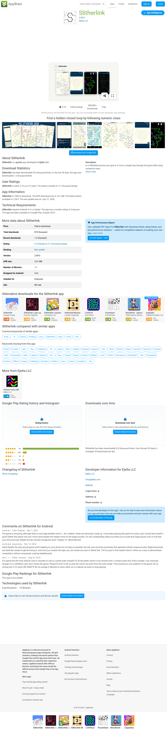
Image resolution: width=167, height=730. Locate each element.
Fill (51, 349)
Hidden (54, 361)
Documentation (112, 667)
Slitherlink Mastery (72, 313)
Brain (111, 349)
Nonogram (120, 355)
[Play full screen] (112, 95)
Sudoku (76, 349)
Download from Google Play (84, 153)
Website (89, 485)
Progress (157, 349)
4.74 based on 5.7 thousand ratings (50, 244)
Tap (90, 361)
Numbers (45, 361)
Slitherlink (8, 313)
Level (102, 355)
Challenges (34, 361)
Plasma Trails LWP (11, 390)
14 (35, 267)
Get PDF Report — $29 (99, 238)
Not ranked (39, 249)
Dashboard (132, 4)
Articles (109, 679)
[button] (125, 491)
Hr (14, 337)
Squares (85, 349)
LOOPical (89, 313)
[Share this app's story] (104, 95)
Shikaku (93, 355)
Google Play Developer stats (75, 661)
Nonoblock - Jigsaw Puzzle (134, 313)
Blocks (120, 349)
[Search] (103, 4)
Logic (23, 349)
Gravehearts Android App (32, 700)
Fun (51, 355)
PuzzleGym (110, 313)
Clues (60, 337)
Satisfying (132, 355)
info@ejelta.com (92, 479)
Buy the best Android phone (75, 679)
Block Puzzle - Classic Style (33, 688)
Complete (81, 361)
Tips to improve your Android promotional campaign (123, 693)
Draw (63, 361)
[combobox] (90, 4)
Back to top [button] (160, 706)
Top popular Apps (71, 673)
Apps (112, 4)
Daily (25, 355)
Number (137, 349)
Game (68, 337)
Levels (59, 349)
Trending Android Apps (73, 667)
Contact (109, 655)
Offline (15, 361)
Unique (24, 361)
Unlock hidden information (41, 432)
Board (67, 355)
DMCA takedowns (113, 673)
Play (32, 349)
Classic (23, 337)
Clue (141, 355)
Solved (84, 355)
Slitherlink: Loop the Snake (52, 313)
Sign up (147, 4)
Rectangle (16, 355)
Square (95, 349)
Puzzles (15, 349)
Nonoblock (151, 355)
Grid (77, 337)
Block (110, 355)
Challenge (41, 349)
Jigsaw (34, 355)
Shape (128, 349)
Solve (68, 349)
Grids (6, 337)
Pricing (121, 4)
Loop (41, 337)
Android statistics (71, 655)
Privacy (109, 661)
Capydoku (150, 313)
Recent (76, 355)
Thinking (32, 337)
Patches (6, 361)
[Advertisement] (80, 44)
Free (103, 349)
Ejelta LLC (25, 371)
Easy (59, 355)
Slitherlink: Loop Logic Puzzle (32, 313)
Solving (43, 355)
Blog (108, 685)
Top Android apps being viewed (34, 682)
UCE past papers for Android (33, 694)
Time (6, 355)
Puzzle (6, 349)
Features (146, 349)
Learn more (97, 233)
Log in (160, 4)
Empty (71, 361)
